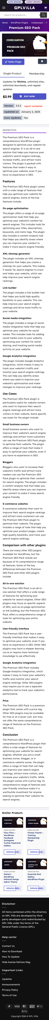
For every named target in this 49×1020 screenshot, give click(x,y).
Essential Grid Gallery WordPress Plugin (36, 877)
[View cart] (45, 8)
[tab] (12, 73)
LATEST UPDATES (33, 2)
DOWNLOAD (11, 852)
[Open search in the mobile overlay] (24, 15)
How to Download (12, 951)
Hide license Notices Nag (16, 962)
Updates (7, 979)
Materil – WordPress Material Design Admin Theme (11, 878)
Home (5, 22)
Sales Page (14, 61)
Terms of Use (9, 995)
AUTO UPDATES (14, 2)
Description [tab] (9, 130)
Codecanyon (37, 22)
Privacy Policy (10, 989)
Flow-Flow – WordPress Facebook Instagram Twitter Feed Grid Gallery (12, 839)
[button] (4, 7)
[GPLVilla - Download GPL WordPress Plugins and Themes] (24, 7)
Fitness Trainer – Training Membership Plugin (35, 836)
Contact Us (8, 946)
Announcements (11, 984)
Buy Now (29, 96)
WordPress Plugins (19, 22)
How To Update (10, 956)
